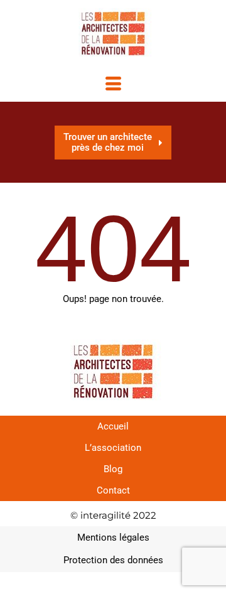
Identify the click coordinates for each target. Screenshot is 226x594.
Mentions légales (113, 537)
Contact (113, 490)
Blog (113, 469)
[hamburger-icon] (113, 85)
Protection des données (113, 560)
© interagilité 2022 (113, 515)
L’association (113, 447)
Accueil (113, 426)
